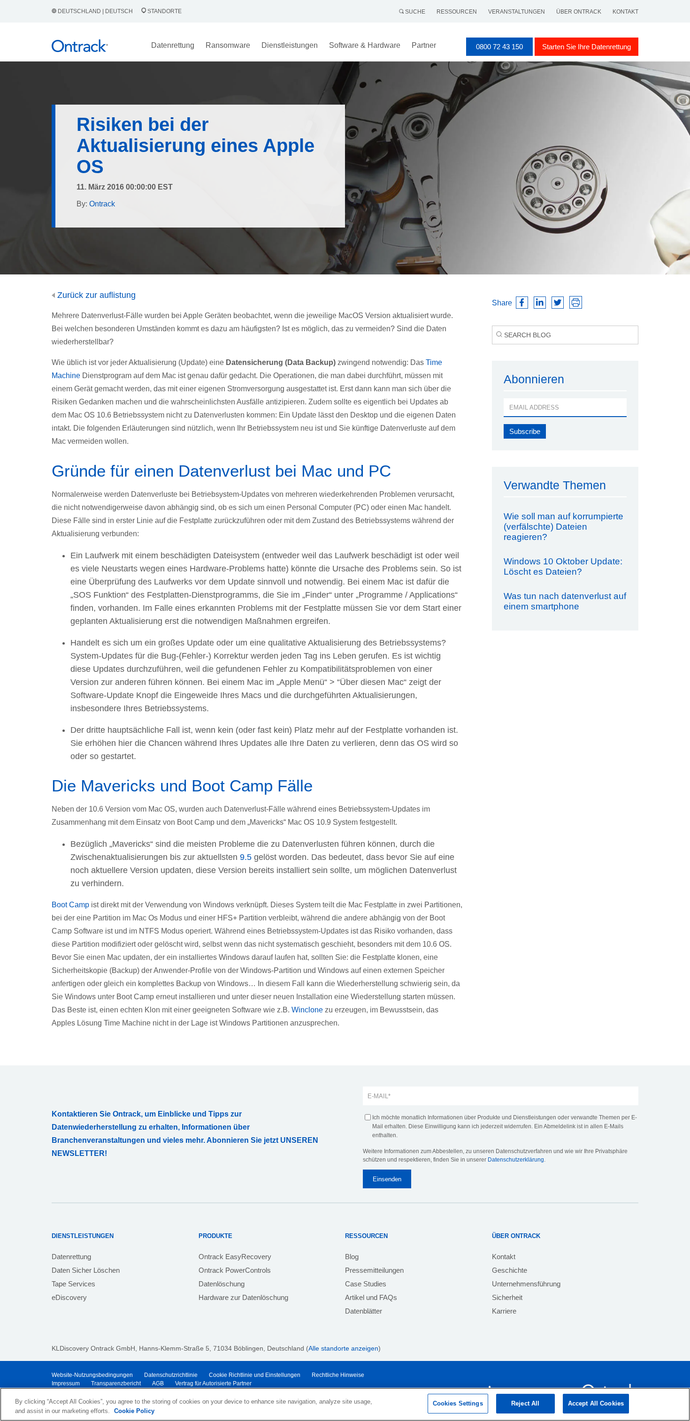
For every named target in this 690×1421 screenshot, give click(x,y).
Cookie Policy (134, 1410)
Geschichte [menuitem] (509, 1270)
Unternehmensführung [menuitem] (526, 1284)
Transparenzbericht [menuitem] (116, 1383)
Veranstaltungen (516, 11)
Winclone (307, 1010)
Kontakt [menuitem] (503, 1257)
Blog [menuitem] (352, 1257)
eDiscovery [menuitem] (69, 1297)
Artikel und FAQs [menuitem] (371, 1297)
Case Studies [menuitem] (365, 1284)
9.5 (246, 857)
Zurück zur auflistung (95, 295)
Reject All (525, 1403)
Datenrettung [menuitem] (71, 1257)
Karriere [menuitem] (504, 1311)
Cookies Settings (458, 1403)
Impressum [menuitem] (66, 1383)
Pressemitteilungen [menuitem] (374, 1270)
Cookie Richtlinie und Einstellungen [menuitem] (254, 1375)
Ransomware (228, 45)
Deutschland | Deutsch (95, 11)
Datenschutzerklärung (516, 1159)
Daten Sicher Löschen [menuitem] (86, 1270)
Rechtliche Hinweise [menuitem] (338, 1375)
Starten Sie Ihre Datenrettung (586, 47)
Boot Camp (70, 905)
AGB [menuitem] (158, 1383)
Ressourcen (457, 11)
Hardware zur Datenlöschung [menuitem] (243, 1297)
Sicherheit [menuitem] (507, 1297)
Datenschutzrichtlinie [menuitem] (171, 1375)
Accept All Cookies (596, 1403)
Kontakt (625, 11)
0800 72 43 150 (499, 47)
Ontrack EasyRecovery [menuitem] (235, 1257)
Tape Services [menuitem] (73, 1284)
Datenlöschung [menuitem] (222, 1284)
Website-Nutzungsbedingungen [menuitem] (92, 1375)
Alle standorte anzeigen (343, 1348)
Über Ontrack (578, 11)
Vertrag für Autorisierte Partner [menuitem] (213, 1383)
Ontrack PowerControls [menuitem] (235, 1270)
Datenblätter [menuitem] (363, 1311)
